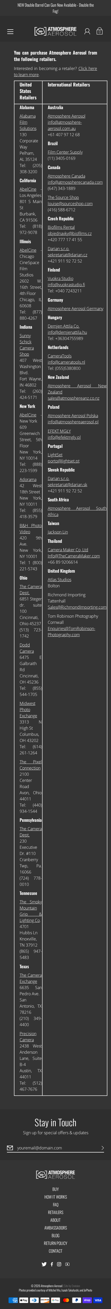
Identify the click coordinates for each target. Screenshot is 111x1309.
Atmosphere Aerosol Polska (73, 415)
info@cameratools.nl (66, 362)
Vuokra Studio (60, 278)
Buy (55, 1189)
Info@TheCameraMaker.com (74, 556)
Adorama (28, 479)
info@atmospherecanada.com (75, 182)
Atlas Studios (59, 579)
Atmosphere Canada (66, 176)
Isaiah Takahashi (69, 1290)
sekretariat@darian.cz (67, 255)
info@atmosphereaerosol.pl (73, 422)
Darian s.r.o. (58, 248)
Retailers (55, 1212)
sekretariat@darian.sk (67, 484)
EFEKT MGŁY (59, 431)
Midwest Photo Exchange (28, 710)
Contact (55, 1250)
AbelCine (28, 189)
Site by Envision (72, 1286)
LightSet (55, 455)
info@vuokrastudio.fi (66, 284)
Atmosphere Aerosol (66, 116)
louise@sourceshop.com (70, 203)
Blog (55, 1235)
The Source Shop (63, 197)
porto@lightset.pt (64, 461)
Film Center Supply (65, 152)
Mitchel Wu (54, 1290)
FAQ (55, 1204)
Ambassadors (55, 1227)
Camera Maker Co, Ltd (68, 550)
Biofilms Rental (61, 227)
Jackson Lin (58, 532)
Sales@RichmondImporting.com (77, 607)
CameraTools (60, 356)
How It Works (55, 1196)
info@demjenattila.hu (67, 332)
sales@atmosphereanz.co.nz (73, 398)
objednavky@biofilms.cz (70, 233)
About (55, 1220)
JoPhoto (88, 1290)
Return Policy (55, 1243)
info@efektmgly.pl (64, 437)
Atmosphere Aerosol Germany (75, 308)
